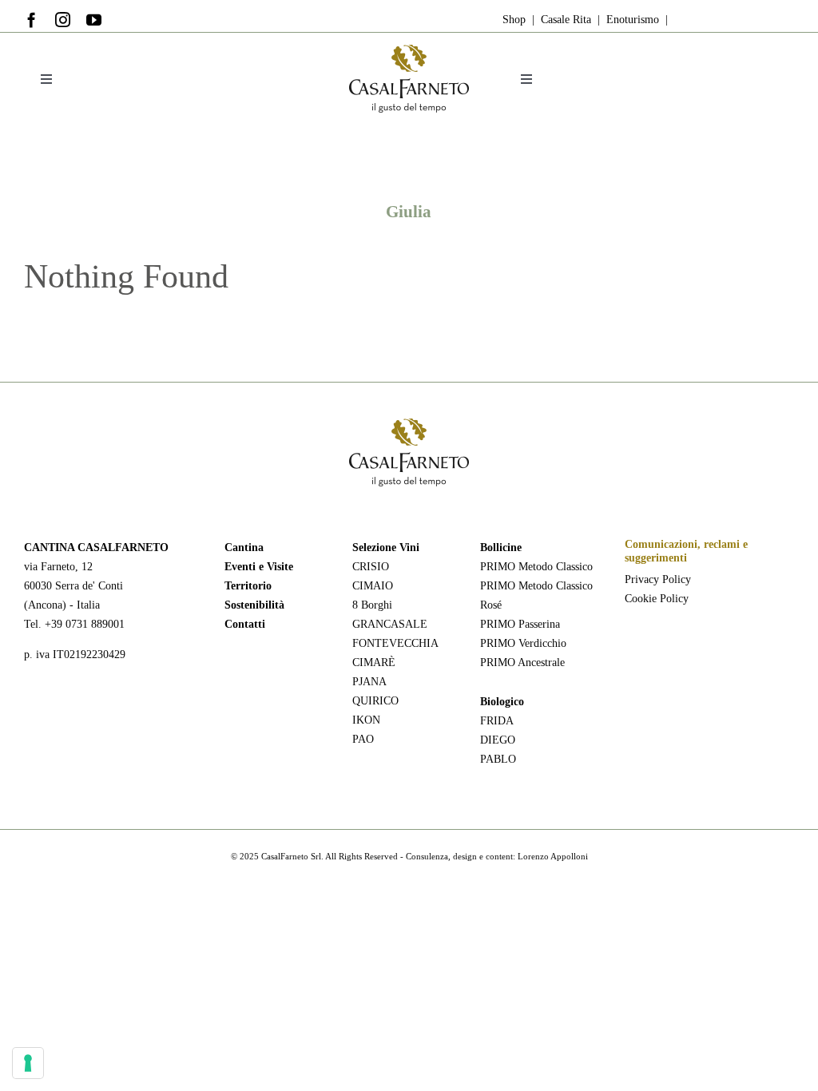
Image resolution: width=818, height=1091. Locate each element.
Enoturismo (631, 20)
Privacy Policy (658, 579)
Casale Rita (564, 20)
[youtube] (93, 19)
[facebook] (31, 19)
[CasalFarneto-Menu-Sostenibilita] (409, 50)
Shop (514, 20)
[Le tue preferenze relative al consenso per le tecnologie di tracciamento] (28, 1063)
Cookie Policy (657, 599)
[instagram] (62, 19)
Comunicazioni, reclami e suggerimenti (686, 551)
